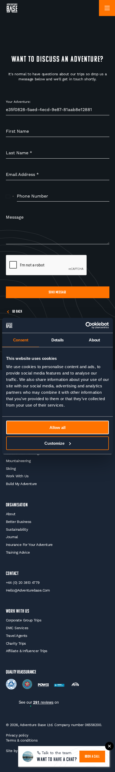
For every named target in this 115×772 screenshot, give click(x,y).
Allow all (57, 427)
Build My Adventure (21, 484)
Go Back (17, 312)
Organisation (17, 505)
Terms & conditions (22, 740)
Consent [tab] (20, 339)
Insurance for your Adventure (29, 545)
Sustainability (17, 529)
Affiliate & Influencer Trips (26, 651)
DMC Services (17, 628)
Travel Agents (16, 636)
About (11, 514)
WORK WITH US (18, 611)
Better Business (18, 522)
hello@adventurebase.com (28, 590)
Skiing (11, 469)
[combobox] (10, 196)
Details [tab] (57, 339)
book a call (92, 757)
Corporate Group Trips (23, 620)
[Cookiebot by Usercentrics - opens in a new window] (85, 325)
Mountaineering (18, 461)
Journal (12, 537)
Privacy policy (17, 735)
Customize (54, 443)
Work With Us (17, 476)
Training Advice (18, 552)
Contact (12, 573)
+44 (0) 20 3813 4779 (23, 583)
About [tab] (94, 339)
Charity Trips (16, 643)
